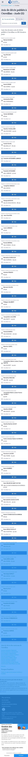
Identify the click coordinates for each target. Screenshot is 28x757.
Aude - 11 (11, 5)
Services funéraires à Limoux (8, 656)
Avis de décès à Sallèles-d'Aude (9, 657)
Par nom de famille (9, 19)
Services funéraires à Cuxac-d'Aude (9, 662)
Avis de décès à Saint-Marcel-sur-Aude (10, 663)
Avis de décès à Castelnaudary (8, 653)
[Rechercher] (23, 23)
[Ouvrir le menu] (2, 2)
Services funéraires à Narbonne (8, 650)
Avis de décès (4, 5)
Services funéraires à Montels (8, 660)
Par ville (20, 19)
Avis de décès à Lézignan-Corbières (10, 654)
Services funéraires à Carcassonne (9, 651)
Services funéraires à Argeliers (8, 659)
